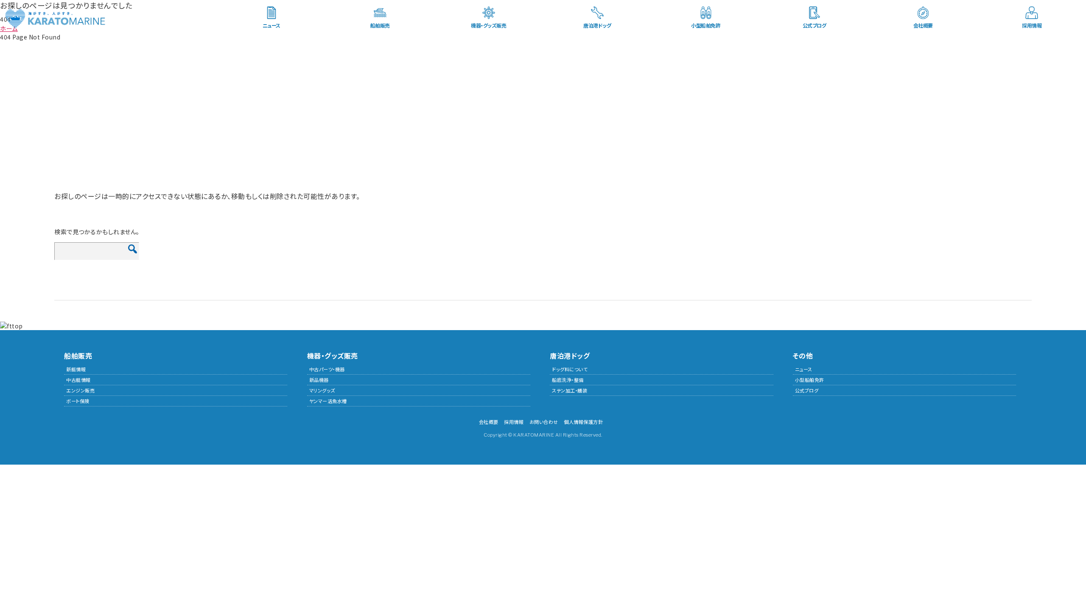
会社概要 (923, 25)
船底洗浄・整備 (568, 379)
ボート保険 (78, 401)
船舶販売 (380, 25)
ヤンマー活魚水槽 (328, 401)
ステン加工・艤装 (569, 390)
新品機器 (319, 379)
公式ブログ (814, 25)
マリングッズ (322, 390)
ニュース (271, 25)
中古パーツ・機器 (327, 369)
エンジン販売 (80, 390)
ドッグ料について (570, 369)
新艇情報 (76, 369)
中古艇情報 (78, 379)
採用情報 (1031, 25)
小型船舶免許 (705, 25)
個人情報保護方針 (583, 421)
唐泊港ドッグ (597, 25)
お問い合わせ (543, 421)
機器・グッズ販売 (488, 25)
